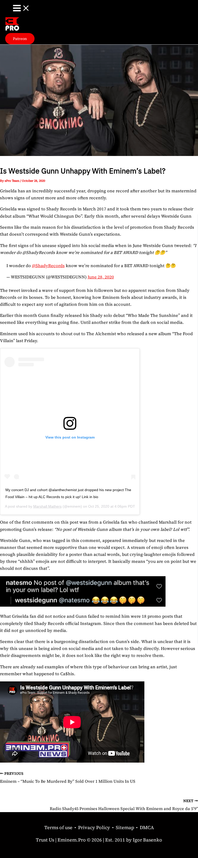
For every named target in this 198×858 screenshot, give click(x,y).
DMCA (147, 827)
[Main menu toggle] (21, 8)
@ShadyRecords (48, 265)
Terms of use (58, 827)
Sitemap (125, 827)
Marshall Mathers (47, 506)
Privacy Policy (94, 827)
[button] (20, 39)
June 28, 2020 (101, 277)
